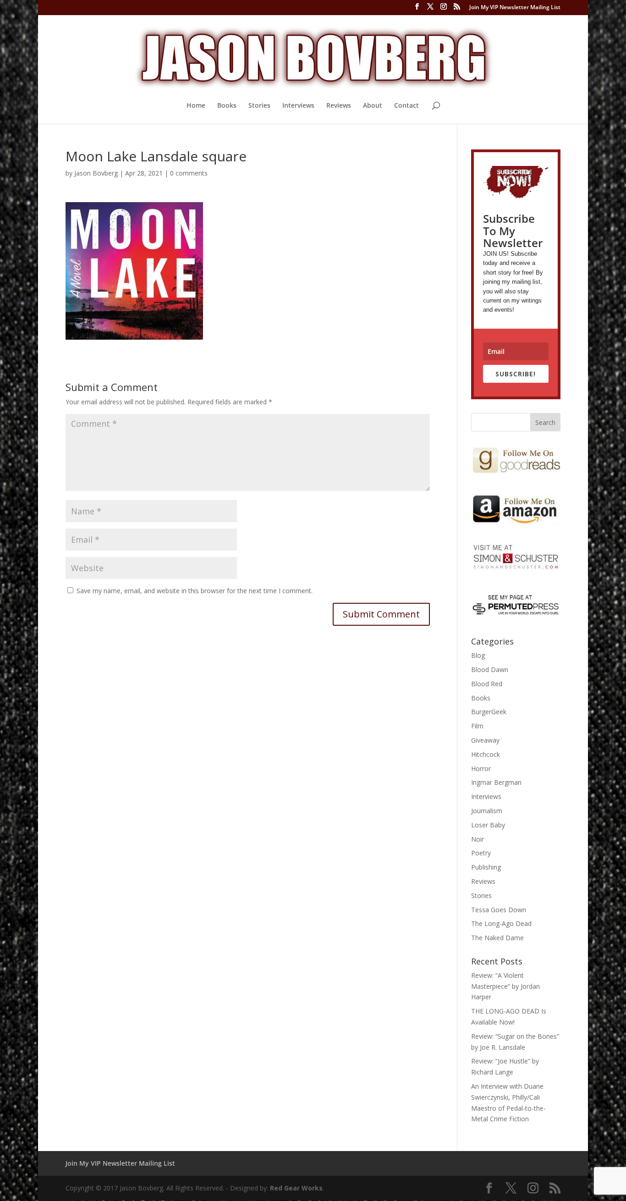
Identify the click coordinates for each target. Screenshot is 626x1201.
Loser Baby (488, 825)
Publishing (486, 867)
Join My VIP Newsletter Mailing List (514, 8)
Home (196, 106)
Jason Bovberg (96, 173)
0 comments (189, 173)
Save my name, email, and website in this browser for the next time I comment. (195, 590)
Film (477, 726)
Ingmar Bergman (496, 782)
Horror (481, 768)
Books (226, 106)
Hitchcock (485, 754)
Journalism (486, 810)
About (372, 106)
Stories (259, 106)
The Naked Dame (497, 937)
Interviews (298, 106)
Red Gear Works (296, 1188)
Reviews (338, 106)
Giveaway (485, 740)
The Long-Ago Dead (501, 923)
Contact (406, 106)
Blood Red (486, 683)
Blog (478, 655)
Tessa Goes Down (498, 909)
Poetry (481, 852)
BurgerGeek (488, 711)
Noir (477, 839)
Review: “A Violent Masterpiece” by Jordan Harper (505, 986)
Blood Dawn (489, 669)
